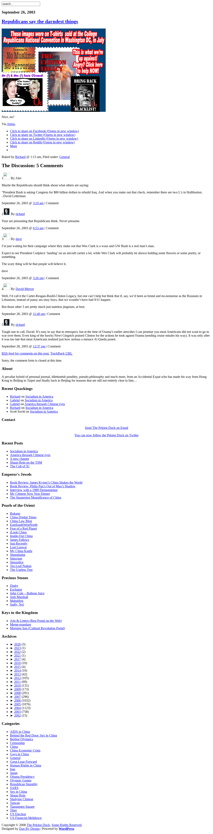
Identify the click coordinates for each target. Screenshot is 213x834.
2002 (17, 715)
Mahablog (16, 600)
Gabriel (15, 400)
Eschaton (16, 589)
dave (19, 239)
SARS (14, 788)
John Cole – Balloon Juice (27, 593)
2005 (17, 704)
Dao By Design (29, 828)
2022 (17, 652)
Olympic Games (20, 780)
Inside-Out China (21, 536)
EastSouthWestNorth (23, 525)
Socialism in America (39, 396)
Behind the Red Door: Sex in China (33, 735)
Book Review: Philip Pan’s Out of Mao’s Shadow (43, 486)
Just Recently (18, 543)
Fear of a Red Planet (23, 528)
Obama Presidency (22, 776)
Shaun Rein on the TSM (26, 462)
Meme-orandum (20, 624)
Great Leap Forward (23, 761)
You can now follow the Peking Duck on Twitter (106, 435)
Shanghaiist (17, 554)
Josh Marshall (19, 597)
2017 (17, 659)
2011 (17, 681)
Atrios (11, 124)
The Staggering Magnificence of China (35, 497)
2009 (17, 689)
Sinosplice (17, 562)
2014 (17, 670)
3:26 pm (38, 278)
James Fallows (19, 539)
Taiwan (15, 803)
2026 (17, 644)
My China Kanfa (21, 551)
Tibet (13, 810)
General (64, 157)
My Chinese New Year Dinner (30, 493)
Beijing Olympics (21, 739)
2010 (17, 685)
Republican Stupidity (24, 784)
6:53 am (38, 228)
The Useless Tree (21, 569)
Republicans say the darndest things (40, 21)
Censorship (17, 743)
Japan (13, 773)
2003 (17, 711)
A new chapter (19, 459)
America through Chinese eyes (45, 404)
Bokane (15, 513)
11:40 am (39, 314)
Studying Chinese (21, 799)
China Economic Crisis (25, 750)
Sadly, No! (17, 604)
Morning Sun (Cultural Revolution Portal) (37, 628)
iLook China (18, 532)
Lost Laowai (18, 547)
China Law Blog (21, 521)
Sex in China (18, 791)
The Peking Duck (38, 825)
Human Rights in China (25, 765)
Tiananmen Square (22, 806)
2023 (17, 648)
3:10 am (38, 203)
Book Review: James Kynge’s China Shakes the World (46, 482)
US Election (18, 814)
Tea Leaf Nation (20, 566)
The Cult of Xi (19, 466)
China (14, 746)
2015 (17, 666)
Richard (20, 157)
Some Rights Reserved (67, 825)
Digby (14, 586)
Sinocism (16, 558)
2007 (17, 696)
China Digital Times (23, 517)
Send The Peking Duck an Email (106, 427)
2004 (17, 708)
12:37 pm (39, 346)
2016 (17, 663)
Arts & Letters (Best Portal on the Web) (36, 620)
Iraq (12, 769)
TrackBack (61, 353)
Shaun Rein (17, 795)
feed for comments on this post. (26, 353)
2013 (17, 674)
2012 (17, 678)
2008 (17, 693)
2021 (17, 655)
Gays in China (19, 754)
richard (20, 214)
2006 (17, 700)
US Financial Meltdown (26, 818)
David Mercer (25, 289)
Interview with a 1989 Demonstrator (34, 490)
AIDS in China (20, 731)
